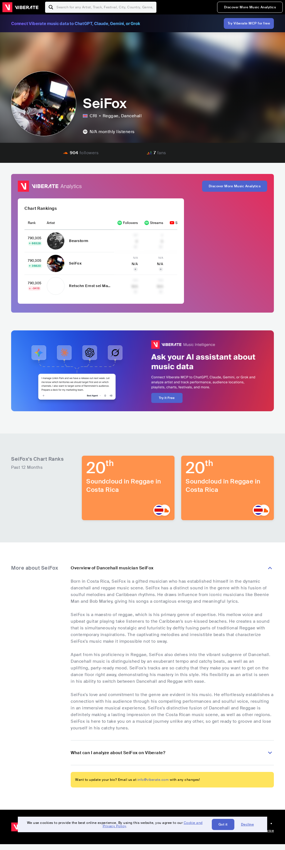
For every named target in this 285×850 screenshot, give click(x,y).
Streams (156, 223)
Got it (223, 824)
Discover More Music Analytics (250, 7)
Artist (51, 223)
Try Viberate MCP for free (249, 23)
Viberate (20, 7)
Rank (32, 223)
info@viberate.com (153, 779)
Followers (130, 223)
